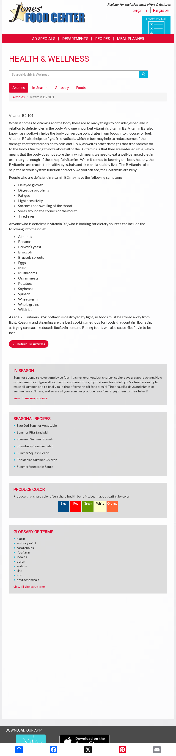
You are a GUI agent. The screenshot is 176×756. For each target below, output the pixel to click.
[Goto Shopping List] (156, 24)
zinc (19, 570)
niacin (21, 538)
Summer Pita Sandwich (33, 432)
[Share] (19, 749)
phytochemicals (28, 580)
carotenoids (25, 548)
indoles (22, 557)
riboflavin (23, 552)
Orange (112, 503)
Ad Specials (43, 38)
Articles (18, 97)
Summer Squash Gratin (33, 453)
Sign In (140, 10)
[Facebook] (53, 749)
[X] (88, 749)
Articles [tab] (18, 87)
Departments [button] (75, 38)
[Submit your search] (143, 74)
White (100, 503)
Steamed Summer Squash (35, 439)
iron (19, 575)
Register (161, 10)
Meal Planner (130, 38)
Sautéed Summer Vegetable (37, 425)
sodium (22, 566)
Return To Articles (28, 344)
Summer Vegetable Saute (35, 467)
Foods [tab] (81, 87)
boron (21, 561)
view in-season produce (30, 398)
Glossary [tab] (62, 87)
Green (88, 503)
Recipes (102, 38)
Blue (63, 503)
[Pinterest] (122, 749)
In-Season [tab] (39, 87)
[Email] (157, 749)
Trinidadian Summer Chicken (37, 460)
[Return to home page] (47, 12)
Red (75, 503)
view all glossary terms (30, 586)
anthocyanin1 (26, 543)
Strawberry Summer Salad (35, 446)
